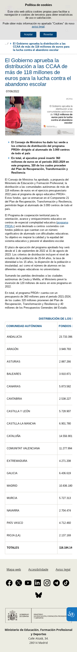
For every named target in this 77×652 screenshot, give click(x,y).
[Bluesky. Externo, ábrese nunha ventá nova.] (38, 595)
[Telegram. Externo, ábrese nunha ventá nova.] (56, 583)
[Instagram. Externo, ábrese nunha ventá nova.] (47, 583)
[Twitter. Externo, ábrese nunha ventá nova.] (18, 583)
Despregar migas (6, 43)
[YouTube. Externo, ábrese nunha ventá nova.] (28, 583)
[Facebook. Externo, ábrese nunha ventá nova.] (9, 583)
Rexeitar (48, 34)
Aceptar (28, 34)
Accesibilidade (38, 569)
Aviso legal (63, 569)
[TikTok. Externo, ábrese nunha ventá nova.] (66, 583)
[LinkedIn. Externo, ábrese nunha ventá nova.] (37, 583)
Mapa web (14, 569)
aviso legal (38, 26)
